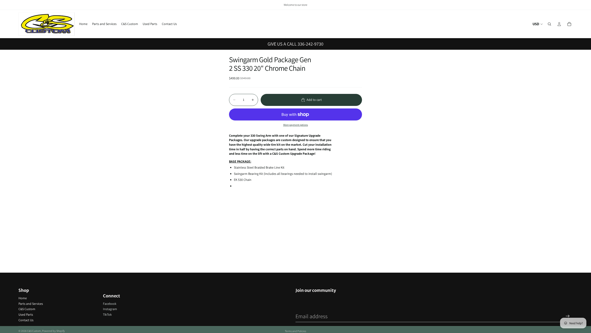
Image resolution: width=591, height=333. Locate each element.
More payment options (295, 124)
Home (22, 298)
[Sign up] (568, 316)
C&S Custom (26, 309)
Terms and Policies (295, 331)
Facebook (109, 304)
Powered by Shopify (53, 331)
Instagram (110, 309)
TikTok (107, 314)
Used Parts (25, 314)
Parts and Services (30, 304)
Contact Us (25, 320)
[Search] (549, 24)
